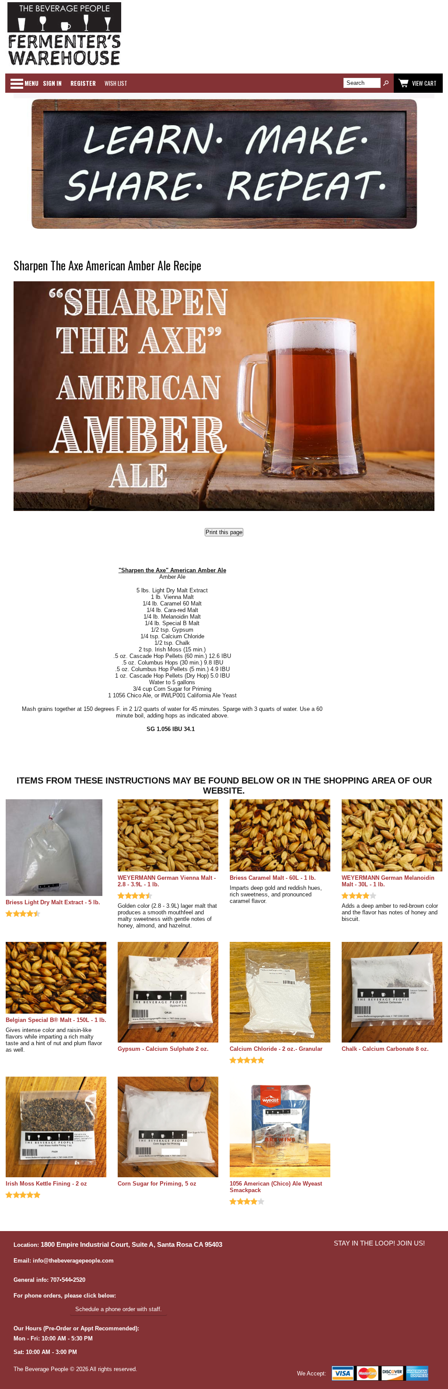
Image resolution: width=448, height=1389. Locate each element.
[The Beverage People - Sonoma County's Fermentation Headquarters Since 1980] (64, 66)
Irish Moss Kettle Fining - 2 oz (46, 1183)
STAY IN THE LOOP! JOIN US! (379, 1243)
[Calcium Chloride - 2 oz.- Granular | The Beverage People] (280, 993)
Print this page (224, 532)
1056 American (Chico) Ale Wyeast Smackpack (276, 1186)
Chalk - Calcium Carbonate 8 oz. (385, 1049)
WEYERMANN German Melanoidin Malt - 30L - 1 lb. (388, 881)
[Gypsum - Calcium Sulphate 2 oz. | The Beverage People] (168, 993)
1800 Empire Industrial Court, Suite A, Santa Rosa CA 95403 (131, 1244)
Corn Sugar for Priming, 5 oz (157, 1183)
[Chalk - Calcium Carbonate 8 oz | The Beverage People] (392, 993)
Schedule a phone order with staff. (118, 1309)
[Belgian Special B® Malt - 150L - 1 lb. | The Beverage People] (56, 978)
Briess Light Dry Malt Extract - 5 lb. (53, 902)
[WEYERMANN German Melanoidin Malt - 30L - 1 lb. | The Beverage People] (392, 836)
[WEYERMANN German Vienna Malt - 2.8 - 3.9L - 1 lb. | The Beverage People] (168, 836)
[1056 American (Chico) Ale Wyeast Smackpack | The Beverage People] (280, 1128)
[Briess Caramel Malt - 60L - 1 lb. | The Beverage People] (280, 836)
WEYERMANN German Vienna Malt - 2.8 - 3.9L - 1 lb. (167, 881)
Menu (31, 83)
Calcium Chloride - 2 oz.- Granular (276, 1049)
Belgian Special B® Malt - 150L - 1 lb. (56, 1020)
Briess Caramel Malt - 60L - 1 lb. (273, 878)
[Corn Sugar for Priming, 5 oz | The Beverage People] (168, 1128)
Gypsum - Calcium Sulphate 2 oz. (163, 1049)
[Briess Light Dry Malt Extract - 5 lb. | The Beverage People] (56, 848)
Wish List (116, 83)
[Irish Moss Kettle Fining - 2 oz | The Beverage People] (56, 1128)
